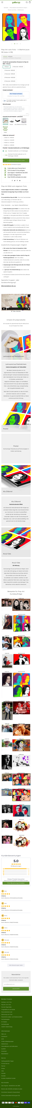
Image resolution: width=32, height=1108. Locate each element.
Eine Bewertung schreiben (16, 883)
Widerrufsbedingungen (7, 1041)
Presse (3, 1068)
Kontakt (3, 1075)
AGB (2, 1039)
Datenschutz (4, 1044)
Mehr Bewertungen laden (16, 965)
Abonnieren (16, 988)
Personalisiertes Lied (6, 1012)
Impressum (4, 1036)
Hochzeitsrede (5, 1024)
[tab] (14, 43)
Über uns (3, 1034)
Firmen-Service (5, 1063)
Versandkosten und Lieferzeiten (9, 1046)
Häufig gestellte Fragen (7, 1061)
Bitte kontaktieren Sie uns (8, 286)
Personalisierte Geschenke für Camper (18, 7)
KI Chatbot (4, 1021)
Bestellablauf (4, 1053)
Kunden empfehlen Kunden (8, 1078)
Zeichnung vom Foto (6, 1014)
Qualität (3, 1048)
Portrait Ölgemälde (6, 1007)
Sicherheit (4, 1051)
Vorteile (3, 1073)
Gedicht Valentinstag (6, 1026)
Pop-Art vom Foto (6, 1004)
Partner (3, 1066)
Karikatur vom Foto (6, 1002)
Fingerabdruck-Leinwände (8, 1009)
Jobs (2, 1071)
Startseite (6, 7)
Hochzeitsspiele (5, 1019)
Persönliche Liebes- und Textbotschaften (11, 1017)
